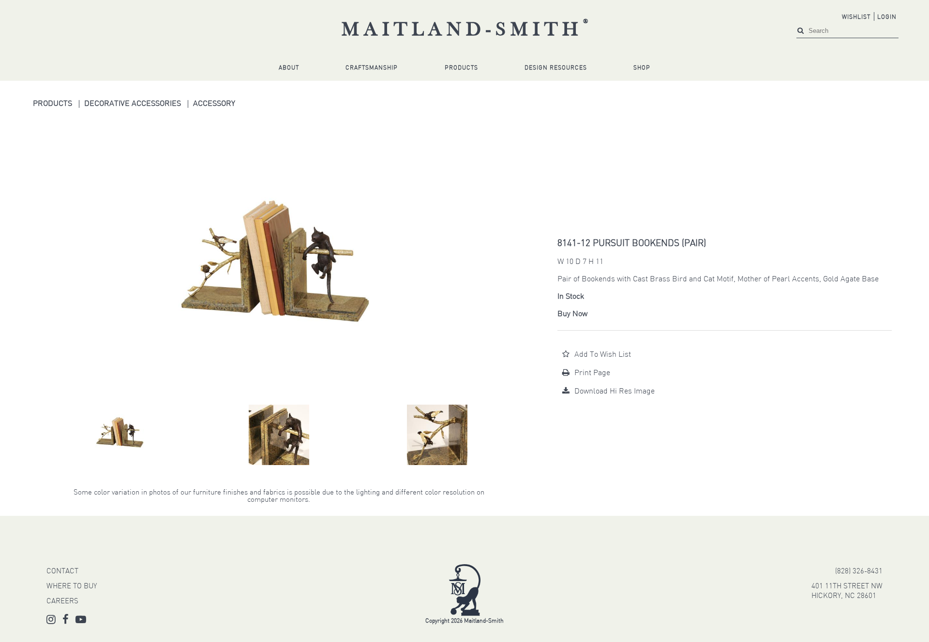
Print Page (592, 373)
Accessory (214, 104)
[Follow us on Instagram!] (51, 621)
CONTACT (62, 571)
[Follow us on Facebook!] (65, 621)
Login (887, 17)
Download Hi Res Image (614, 391)
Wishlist (856, 17)
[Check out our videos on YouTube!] (80, 621)
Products (461, 68)
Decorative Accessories (133, 104)
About (289, 68)
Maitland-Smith (467, 30)
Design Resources (555, 68)
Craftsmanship (371, 68)
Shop (641, 68)
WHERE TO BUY (71, 586)
